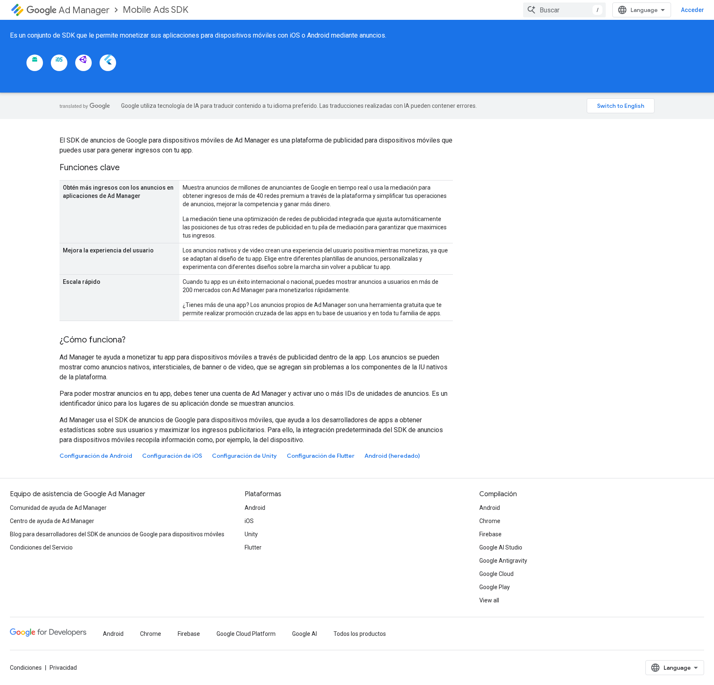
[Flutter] (108, 63)
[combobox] (564, 9)
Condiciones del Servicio (41, 547)
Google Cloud (496, 574)
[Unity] (83, 63)
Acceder (692, 10)
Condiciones (26, 667)
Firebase (490, 534)
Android (255, 507)
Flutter (253, 547)
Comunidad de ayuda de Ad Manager (58, 507)
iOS (249, 521)
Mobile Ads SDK (155, 9)
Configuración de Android (96, 455)
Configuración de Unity (244, 455)
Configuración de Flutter (321, 455)
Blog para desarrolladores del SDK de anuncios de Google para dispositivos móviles (117, 534)
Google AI (304, 633)
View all (489, 600)
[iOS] (59, 63)
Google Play (494, 587)
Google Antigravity (503, 560)
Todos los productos (359, 633)
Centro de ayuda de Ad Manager (52, 521)
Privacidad (63, 667)
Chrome (489, 521)
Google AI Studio (500, 547)
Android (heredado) (392, 455)
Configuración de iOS (172, 455)
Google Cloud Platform (246, 633)
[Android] (34, 63)
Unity (251, 534)
